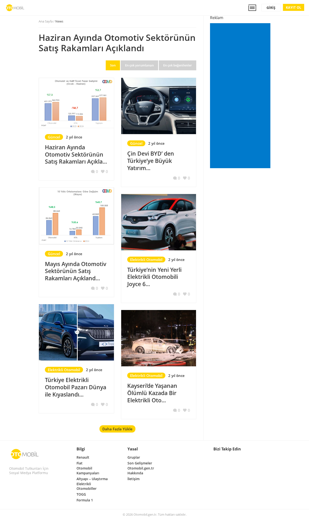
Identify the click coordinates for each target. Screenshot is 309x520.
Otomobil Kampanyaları (88, 470)
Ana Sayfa (46, 21)
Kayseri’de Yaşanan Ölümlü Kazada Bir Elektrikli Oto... (152, 393)
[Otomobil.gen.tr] (24, 454)
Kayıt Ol (293, 7)
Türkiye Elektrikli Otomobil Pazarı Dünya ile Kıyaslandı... (75, 387)
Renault (83, 457)
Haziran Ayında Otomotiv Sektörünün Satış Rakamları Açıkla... (76, 154)
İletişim (133, 479)
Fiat (80, 463)
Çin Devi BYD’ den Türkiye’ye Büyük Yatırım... (150, 161)
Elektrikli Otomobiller (87, 486)
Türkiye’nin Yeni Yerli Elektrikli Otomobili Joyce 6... (154, 277)
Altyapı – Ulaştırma (92, 479)
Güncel (54, 137)
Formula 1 (85, 500)
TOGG (81, 494)
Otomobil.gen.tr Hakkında (140, 470)
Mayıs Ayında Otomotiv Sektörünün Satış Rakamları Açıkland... (75, 271)
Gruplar (133, 457)
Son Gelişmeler (139, 463)
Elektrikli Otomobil (146, 259)
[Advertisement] (241, 96)
